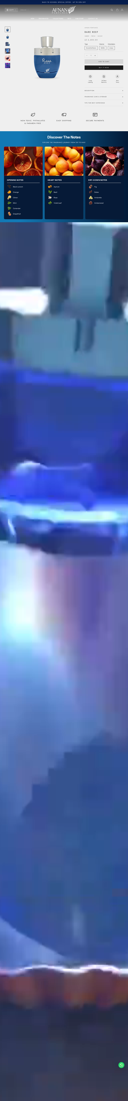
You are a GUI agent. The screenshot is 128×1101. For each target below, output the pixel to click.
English (23, 10)
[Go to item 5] (7, 58)
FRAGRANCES (43, 19)
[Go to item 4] (7, 51)
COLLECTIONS (58, 19)
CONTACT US (93, 19)
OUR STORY (79, 19)
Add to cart (103, 62)
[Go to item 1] (7, 29)
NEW (32, 19)
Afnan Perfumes (91, 28)
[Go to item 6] (7, 65)
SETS (69, 19)
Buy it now (104, 67)
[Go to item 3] (7, 44)
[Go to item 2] (7, 36)
